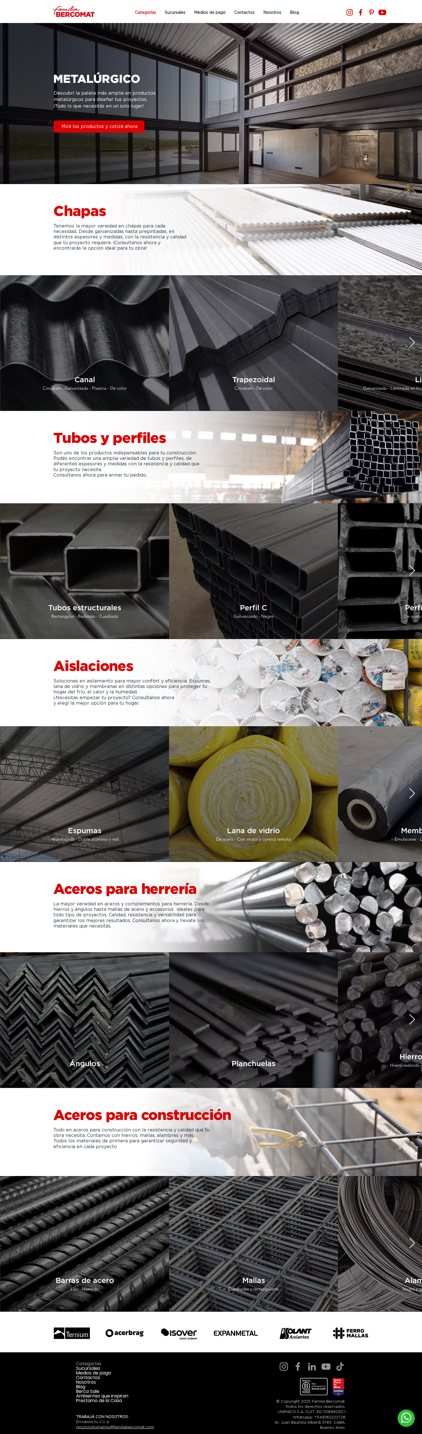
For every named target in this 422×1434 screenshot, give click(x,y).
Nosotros (86, 1382)
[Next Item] (412, 342)
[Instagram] (350, 12)
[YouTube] (326, 1366)
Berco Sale (87, 1391)
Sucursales (88, 1368)
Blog (80, 1387)
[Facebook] (361, 12)
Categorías (88, 1364)
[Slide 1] (211, 170)
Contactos (88, 1377)
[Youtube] (382, 12)
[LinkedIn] (312, 1366)
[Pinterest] (371, 12)
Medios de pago (93, 1373)
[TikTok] (340, 1366)
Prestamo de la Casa (99, 1400)
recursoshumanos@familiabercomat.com (115, 1427)
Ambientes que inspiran (102, 1396)
